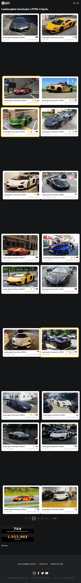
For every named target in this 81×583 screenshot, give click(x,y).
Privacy (57, 578)
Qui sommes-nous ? (27, 564)
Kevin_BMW (48, 260)
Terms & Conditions (40, 578)
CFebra (46, 291)
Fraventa (46, 449)
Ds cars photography (50, 197)
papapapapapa (9, 134)
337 (55, 518)
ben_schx (46, 512)
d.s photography (9, 449)
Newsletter (57, 564)
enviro (8, 197)
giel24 (6, 40)
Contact (43, 564)
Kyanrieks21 (9, 512)
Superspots (48, 417)
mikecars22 (47, 134)
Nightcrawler (8, 260)
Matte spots (8, 291)
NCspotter (47, 354)
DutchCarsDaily (10, 354)
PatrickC (46, 40)
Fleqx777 (9, 103)
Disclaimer (68, 578)
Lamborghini (7, 37)
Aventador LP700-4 (18, 37)
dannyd (46, 103)
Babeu (7, 417)
